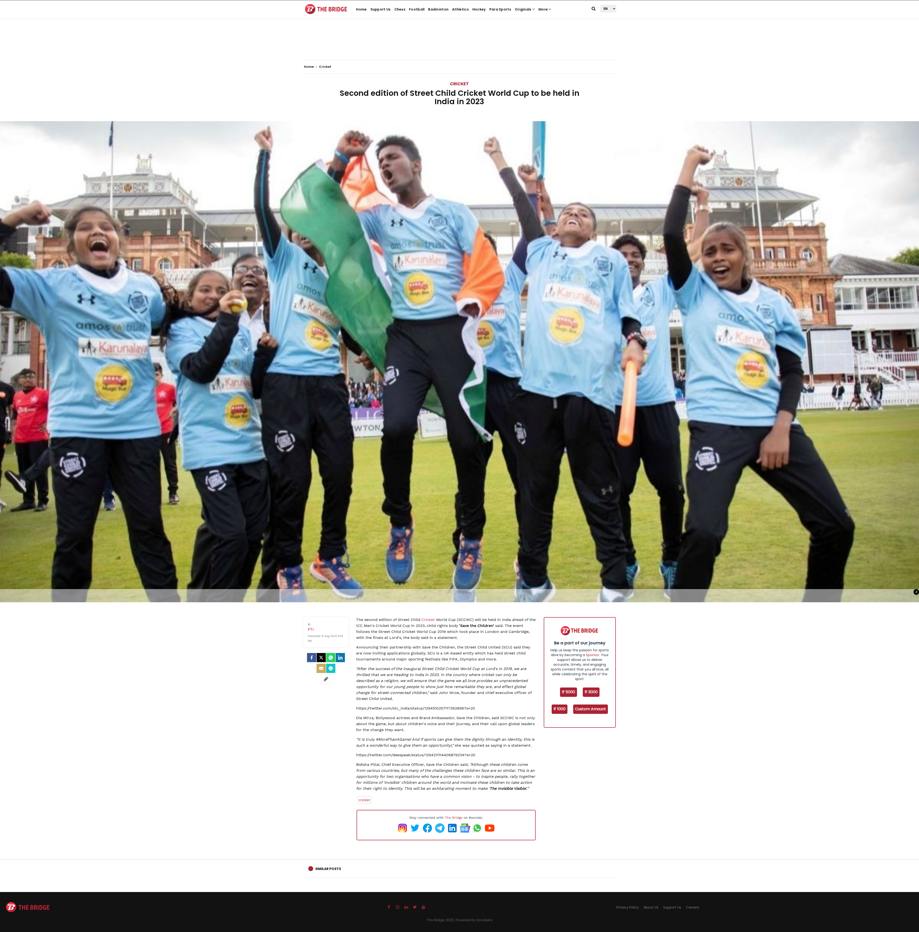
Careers (692, 907)
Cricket (459, 84)
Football (417, 9)
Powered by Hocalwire (474, 920)
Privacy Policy (627, 907)
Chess (400, 9)
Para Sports (500, 9)
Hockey (479, 9)
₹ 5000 (568, 692)
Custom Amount (590, 709)
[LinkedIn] (340, 657)
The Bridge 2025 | (441, 920)
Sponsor (592, 655)
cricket (364, 800)
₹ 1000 (560, 709)
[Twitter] (321, 657)
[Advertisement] (459, 45)
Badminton (438, 9)
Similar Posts (328, 868)
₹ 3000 (591, 692)
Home (361, 9)
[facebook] (311, 657)
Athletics (460, 9)
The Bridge (453, 817)
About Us (651, 907)
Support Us (380, 9)
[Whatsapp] (331, 657)
